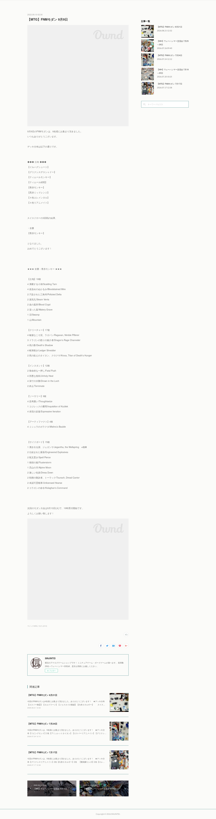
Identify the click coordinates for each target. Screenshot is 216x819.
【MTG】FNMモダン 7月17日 (42, 752)
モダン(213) (42, 626)
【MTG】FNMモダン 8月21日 (42, 695)
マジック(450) (32, 626)
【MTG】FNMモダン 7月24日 (42, 723)
